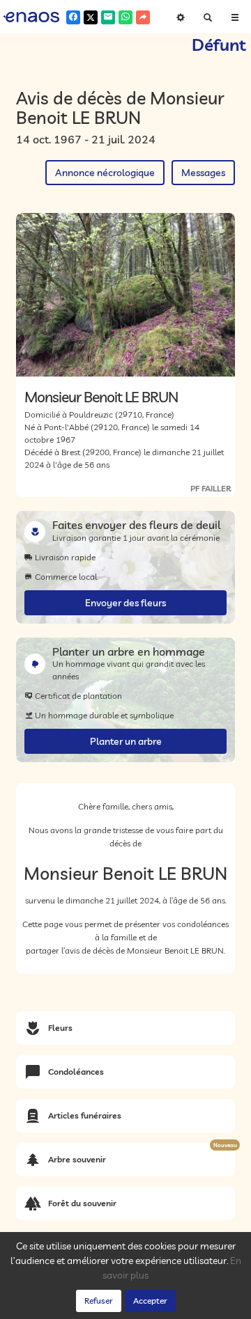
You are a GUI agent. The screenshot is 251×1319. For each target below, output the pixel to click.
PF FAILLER (210, 488)
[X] (91, 17)
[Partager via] (143, 17)
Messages (203, 172)
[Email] (108, 17)
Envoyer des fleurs (125, 603)
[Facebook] (73, 17)
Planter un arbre (126, 741)
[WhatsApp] (125, 17)
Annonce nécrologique (105, 172)
